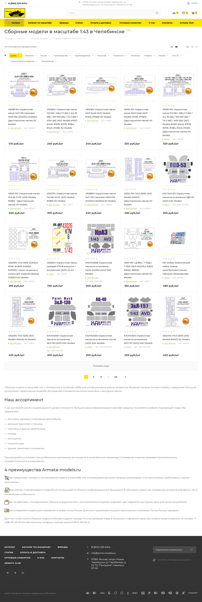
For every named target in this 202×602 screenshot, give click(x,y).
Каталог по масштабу (36, 547)
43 (115, 377)
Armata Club (12, 563)
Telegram (15, 573)
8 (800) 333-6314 (100, 547)
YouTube (23, 573)
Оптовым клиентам (17, 558)
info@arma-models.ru (103, 553)
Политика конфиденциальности (174, 560)
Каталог (9, 547)
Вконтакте (7, 573)
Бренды (63, 547)
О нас (41, 558)
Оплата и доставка (33, 552)
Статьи (8, 552)
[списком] (192, 46)
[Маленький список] (172, 46)
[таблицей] (197, 46)
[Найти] (157, 13)
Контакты (57, 558)
